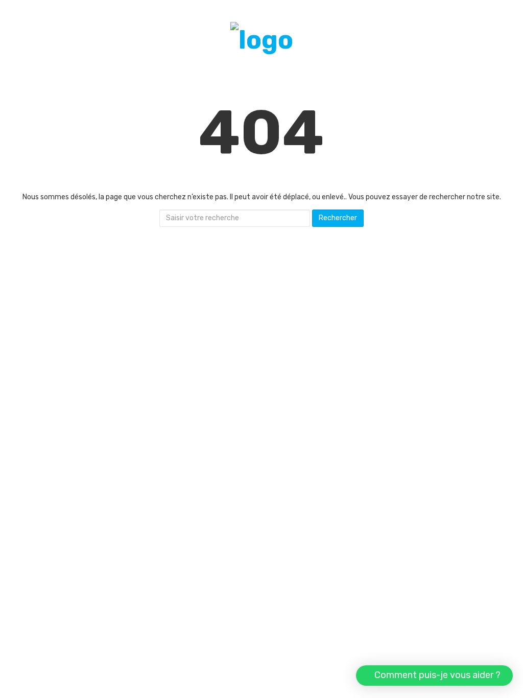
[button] (434, 675)
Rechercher (338, 218)
